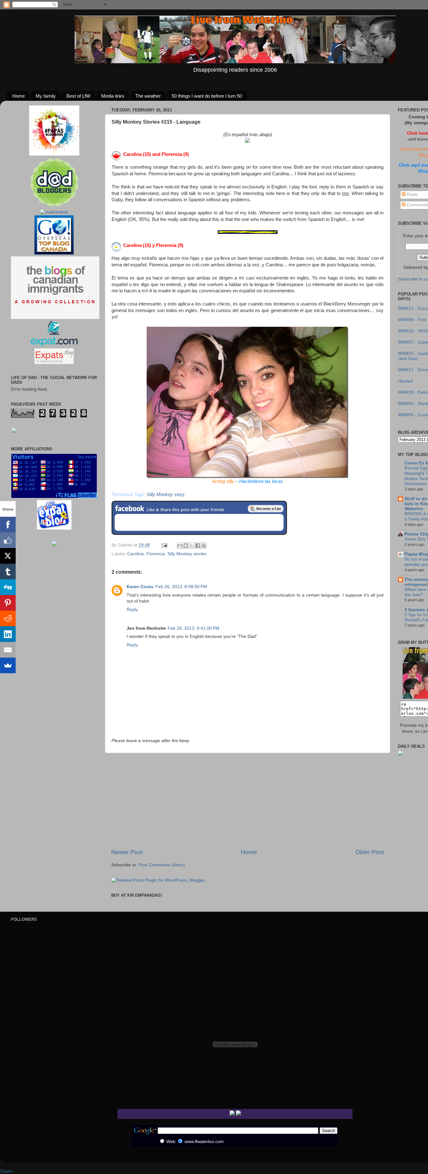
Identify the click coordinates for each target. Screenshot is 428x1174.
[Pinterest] (8, 603)
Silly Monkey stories (186, 553)
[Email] (8, 650)
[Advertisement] (248, 800)
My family (46, 96)
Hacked (405, 381)
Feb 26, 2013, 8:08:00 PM (181, 586)
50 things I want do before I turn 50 (207, 96)
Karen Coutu (140, 586)
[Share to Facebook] (198, 545)
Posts (411, 194)
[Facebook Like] (8, 540)
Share (6, 1171)
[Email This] (180, 545)
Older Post (369, 852)
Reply (132, 609)
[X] (8, 556)
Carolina (135, 553)
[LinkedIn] (8, 634)
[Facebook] (8, 524)
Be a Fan (266, 508)
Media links (112, 96)
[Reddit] (8, 618)
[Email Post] (164, 545)
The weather (148, 96)
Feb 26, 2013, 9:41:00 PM (193, 628)
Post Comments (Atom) (161, 865)
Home (18, 96)
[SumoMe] (8, 665)
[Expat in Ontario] (54, 345)
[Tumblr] (8, 571)
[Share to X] (192, 545)
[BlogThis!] (186, 545)
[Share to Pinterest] (204, 545)
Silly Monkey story (166, 494)
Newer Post (127, 852)
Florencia (155, 553)
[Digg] (8, 587)
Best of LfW (78, 96)
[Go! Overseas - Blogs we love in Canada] (54, 253)
